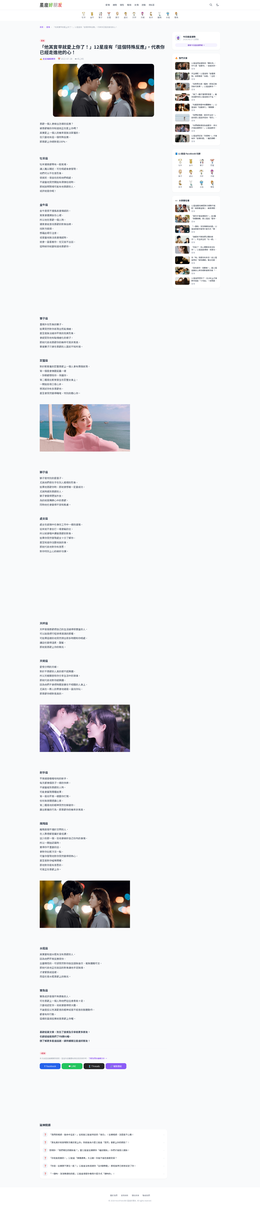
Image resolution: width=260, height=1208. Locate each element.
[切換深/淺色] (217, 5)
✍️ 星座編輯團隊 (47, 58)
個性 (122, 4)
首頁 (41, 27)
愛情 (107, 4)
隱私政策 (135, 1195)
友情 (136, 4)
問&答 (152, 4)
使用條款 (124, 1195)
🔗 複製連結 (116, 1066)
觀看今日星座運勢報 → (196, 45)
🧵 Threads (94, 1066)
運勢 (115, 4)
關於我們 (113, 1195)
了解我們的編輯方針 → (97, 1058)
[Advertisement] (103, 282)
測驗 (144, 4)
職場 (129, 4)
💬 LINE (72, 1066)
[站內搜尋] (211, 5)
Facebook (50, 1066)
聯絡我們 (146, 1195)
